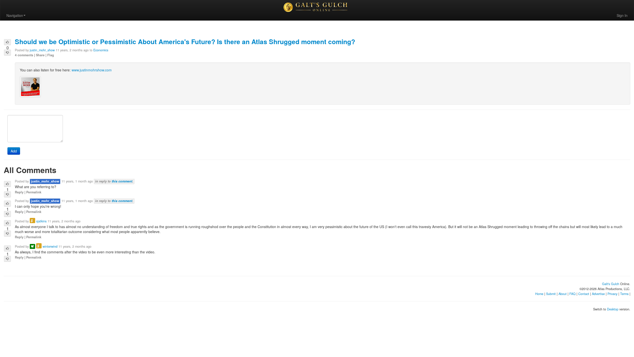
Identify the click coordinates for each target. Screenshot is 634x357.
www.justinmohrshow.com (92, 69)
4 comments (24, 55)
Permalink (33, 192)
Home (539, 294)
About (562, 294)
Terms (624, 294)
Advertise (598, 294)
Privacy (612, 294)
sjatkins (41, 221)
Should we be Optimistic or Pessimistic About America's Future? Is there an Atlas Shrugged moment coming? (185, 41)
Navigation (14, 15)
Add (14, 151)
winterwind (50, 246)
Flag (50, 55)
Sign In (622, 15)
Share (40, 55)
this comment (122, 181)
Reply (19, 192)
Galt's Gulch (610, 284)
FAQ (572, 294)
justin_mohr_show (42, 50)
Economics (100, 50)
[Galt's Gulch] (317, 7)
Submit (551, 294)
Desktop (612, 309)
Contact (583, 294)
